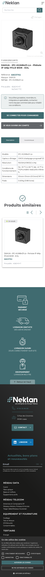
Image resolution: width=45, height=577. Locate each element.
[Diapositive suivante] (40, 212)
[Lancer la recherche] (39, 10)
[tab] (10, 140)
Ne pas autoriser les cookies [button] (22, 568)
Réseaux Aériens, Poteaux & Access (16, 506)
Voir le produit (24, 244)
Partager (38, 17)
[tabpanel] (22, 168)
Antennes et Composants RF (14, 504)
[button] (22, 573)
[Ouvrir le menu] (42, 3)
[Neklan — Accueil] (10, 2)
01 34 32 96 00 (22, 408)
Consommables (9, 526)
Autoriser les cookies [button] (22, 562)
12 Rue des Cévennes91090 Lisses (25, 417)
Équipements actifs (10, 495)
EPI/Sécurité (8, 523)
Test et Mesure (8, 521)
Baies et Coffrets (9, 492)
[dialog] (22, 556)
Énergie (6, 535)
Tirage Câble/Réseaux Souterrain (15, 509)
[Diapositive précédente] (32, 212)
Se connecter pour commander (22, 115)
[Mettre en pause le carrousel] (28, 212)
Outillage (6, 518)
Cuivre (5, 487)
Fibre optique (8, 490)
